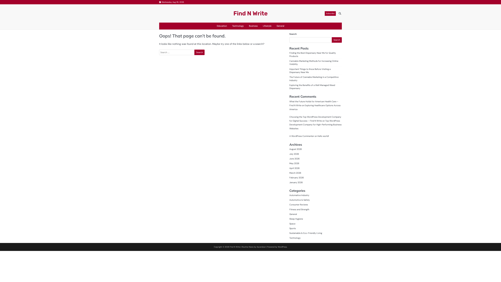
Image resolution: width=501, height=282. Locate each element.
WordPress (282, 247)
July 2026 (294, 154)
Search (293, 34)
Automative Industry (299, 195)
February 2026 (296, 177)
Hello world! (323, 136)
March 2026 (295, 173)
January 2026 (296, 182)
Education (222, 26)
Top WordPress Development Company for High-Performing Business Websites (315, 124)
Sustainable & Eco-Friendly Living (305, 233)
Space (292, 223)
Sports (292, 228)
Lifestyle (267, 26)
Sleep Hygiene (296, 219)
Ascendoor (261, 247)
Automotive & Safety (299, 200)
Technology (238, 26)
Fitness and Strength (299, 209)
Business (253, 26)
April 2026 (294, 168)
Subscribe (330, 13)
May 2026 (294, 163)
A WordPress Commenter (301, 136)
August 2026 (295, 149)
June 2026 (294, 158)
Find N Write (250, 13)
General (280, 26)
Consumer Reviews (298, 204)
